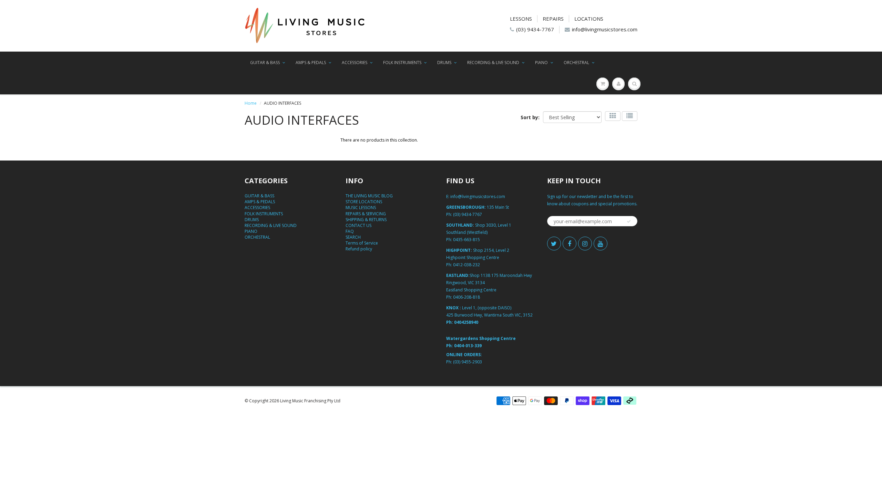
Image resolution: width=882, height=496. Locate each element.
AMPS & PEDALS (311, 62)
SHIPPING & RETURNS (366, 220)
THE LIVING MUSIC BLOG (369, 196)
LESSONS (521, 18)
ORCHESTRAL (576, 62)
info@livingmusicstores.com (604, 29)
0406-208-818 (466, 297)
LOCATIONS (588, 18)
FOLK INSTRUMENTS (402, 62)
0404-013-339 (468, 346)
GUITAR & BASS (265, 62)
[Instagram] (585, 243)
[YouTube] (600, 243)
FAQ (350, 231)
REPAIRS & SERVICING (366, 214)
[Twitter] (554, 243)
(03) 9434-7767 (535, 29)
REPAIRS (553, 18)
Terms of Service (362, 243)
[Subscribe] (628, 221)
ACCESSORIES (354, 62)
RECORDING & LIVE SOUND (493, 62)
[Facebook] (569, 243)
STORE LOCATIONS (364, 202)
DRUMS (444, 62)
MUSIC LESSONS (361, 207)
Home (251, 103)
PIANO (541, 62)
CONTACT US (358, 225)
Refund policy (359, 249)
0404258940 (466, 322)
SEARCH (353, 237)
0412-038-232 (466, 265)
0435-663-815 (466, 239)
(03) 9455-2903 (467, 362)
